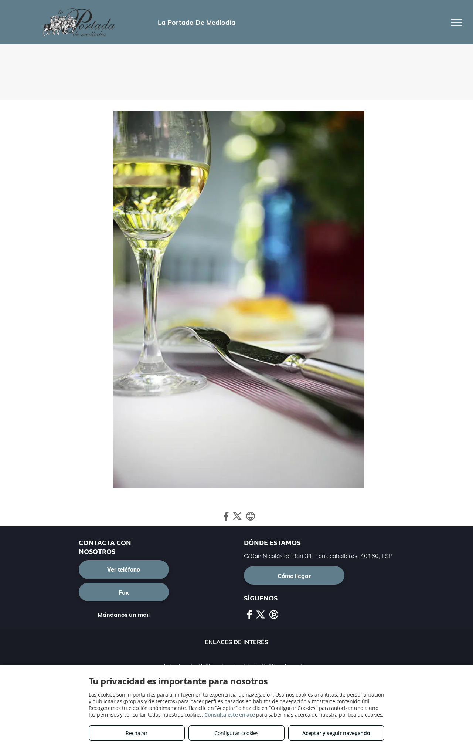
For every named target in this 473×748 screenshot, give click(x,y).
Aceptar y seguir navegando (336, 733)
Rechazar (137, 733)
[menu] (456, 22)
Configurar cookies (236, 733)
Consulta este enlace (229, 714)
